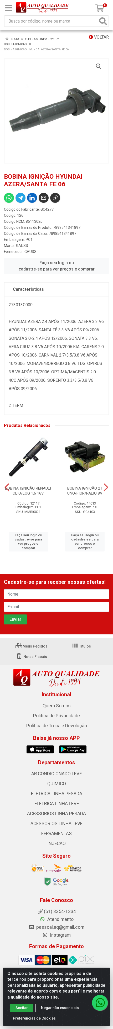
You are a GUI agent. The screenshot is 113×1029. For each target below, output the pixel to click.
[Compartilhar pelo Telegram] (20, 198)
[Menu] (8, 8)
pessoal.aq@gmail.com (59, 927)
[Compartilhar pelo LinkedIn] (32, 198)
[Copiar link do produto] (55, 198)
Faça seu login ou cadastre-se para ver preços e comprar (57, 266)
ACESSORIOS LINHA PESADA (56, 813)
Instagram (60, 935)
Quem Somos (57, 705)
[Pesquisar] (103, 21)
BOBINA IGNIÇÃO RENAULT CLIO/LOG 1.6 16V (28, 491)
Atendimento (60, 919)
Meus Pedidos (35, 646)
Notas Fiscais (35, 657)
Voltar (101, 37)
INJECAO (56, 843)
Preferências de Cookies (34, 1018)
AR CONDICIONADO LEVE (56, 773)
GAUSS (22, 245)
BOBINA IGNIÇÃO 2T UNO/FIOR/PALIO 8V (84, 491)
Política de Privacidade (56, 715)
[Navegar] (7, 487)
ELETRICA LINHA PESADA (56, 793)
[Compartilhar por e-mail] (44, 198)
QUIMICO (56, 783)
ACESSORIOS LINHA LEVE (56, 823)
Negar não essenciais (60, 1008)
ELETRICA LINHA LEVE (56, 803)
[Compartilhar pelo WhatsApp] (9, 198)
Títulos (84, 646)
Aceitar (22, 1008)
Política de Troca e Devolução (56, 725)
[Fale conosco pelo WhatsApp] (100, 1003)
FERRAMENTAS (56, 833)
